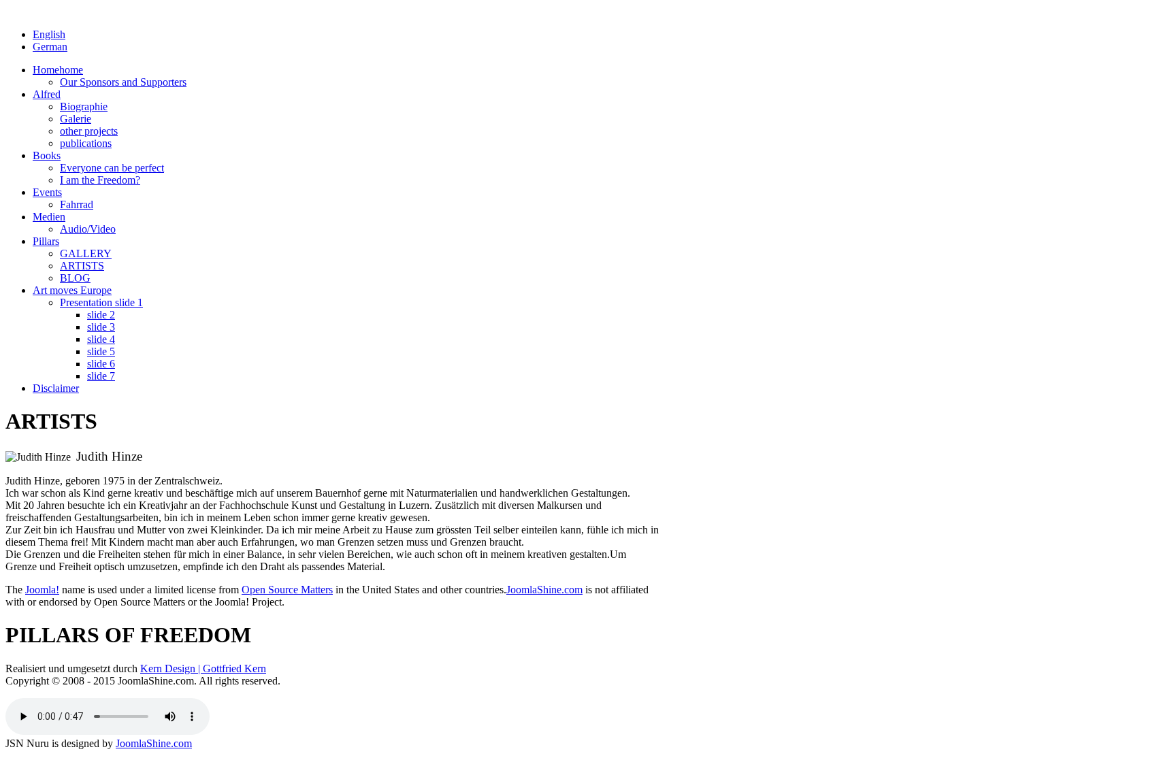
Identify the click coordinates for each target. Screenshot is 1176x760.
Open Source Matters (287, 589)
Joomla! (42, 589)
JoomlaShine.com (544, 589)
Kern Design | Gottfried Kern (203, 668)
